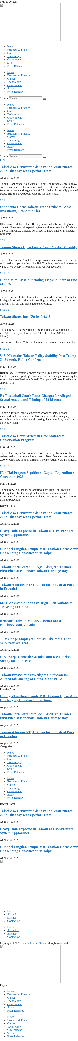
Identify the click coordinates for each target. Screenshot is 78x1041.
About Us (13, 914)
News (10, 46)
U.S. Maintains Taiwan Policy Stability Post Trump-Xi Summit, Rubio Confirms (38, 358)
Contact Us (13, 920)
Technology (14, 56)
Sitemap (12, 917)
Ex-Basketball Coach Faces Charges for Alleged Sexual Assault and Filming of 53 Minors (35, 398)
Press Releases (15, 66)
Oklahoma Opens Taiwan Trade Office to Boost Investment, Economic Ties (35, 209)
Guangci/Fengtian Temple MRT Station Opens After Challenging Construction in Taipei (39, 551)
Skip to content (8, 1)
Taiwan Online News (33, 943)
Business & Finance (18, 49)
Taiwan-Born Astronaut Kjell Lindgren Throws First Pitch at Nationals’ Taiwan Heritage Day (35, 569)
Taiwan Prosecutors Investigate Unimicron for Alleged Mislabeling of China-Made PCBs (34, 677)
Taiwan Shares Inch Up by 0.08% (25, 316)
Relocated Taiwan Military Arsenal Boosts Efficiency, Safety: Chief (31, 623)
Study (10, 62)
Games (11, 52)
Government (14, 59)
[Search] (44, 99)
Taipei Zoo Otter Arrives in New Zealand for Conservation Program (33, 438)
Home (10, 911)
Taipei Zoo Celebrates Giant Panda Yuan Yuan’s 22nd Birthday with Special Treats (36, 169)
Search (4, 98)
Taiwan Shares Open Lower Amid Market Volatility (38, 247)
